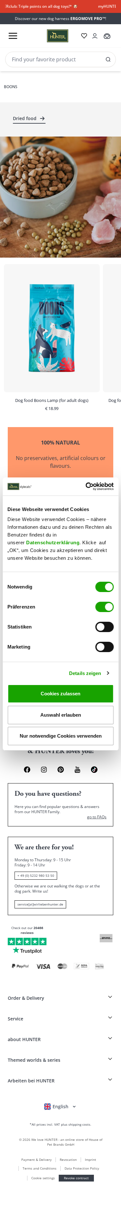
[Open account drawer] (95, 36)
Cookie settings (43, 1178)
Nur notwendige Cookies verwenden (61, 736)
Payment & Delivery (36, 1159)
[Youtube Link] (77, 769)
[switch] (104, 607)
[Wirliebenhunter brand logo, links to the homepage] (50, 35)
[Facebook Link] (27, 769)
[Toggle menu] (13, 36)
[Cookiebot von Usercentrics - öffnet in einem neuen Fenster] (86, 486)
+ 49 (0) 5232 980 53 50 (35, 875)
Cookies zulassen (60, 693)
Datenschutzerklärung (52, 542)
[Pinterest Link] (60, 769)
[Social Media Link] (94, 769)
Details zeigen (85, 673)
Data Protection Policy (82, 1168)
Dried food (24, 118)
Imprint (90, 1159)
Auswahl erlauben (60, 715)
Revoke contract (76, 1178)
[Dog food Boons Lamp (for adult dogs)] (52, 340)
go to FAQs (96, 817)
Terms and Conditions (39, 1168)
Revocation (68, 1159)
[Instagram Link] (44, 769)
